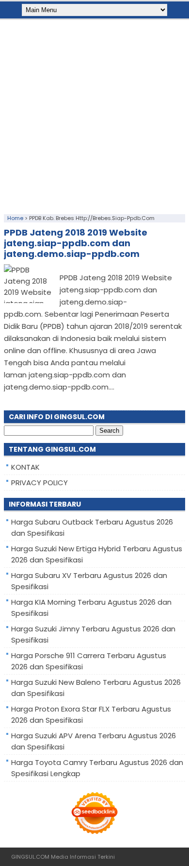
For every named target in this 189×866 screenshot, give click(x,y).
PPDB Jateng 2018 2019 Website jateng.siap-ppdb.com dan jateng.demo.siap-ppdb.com (75, 243)
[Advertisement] (94, 114)
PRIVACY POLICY (39, 482)
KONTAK (25, 467)
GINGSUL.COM (30, 857)
